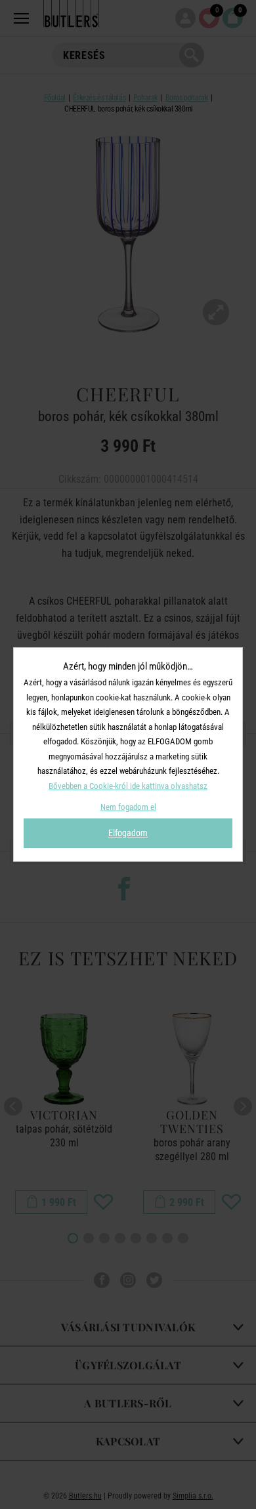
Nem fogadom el (128, 807)
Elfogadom (128, 833)
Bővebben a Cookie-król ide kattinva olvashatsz (128, 786)
